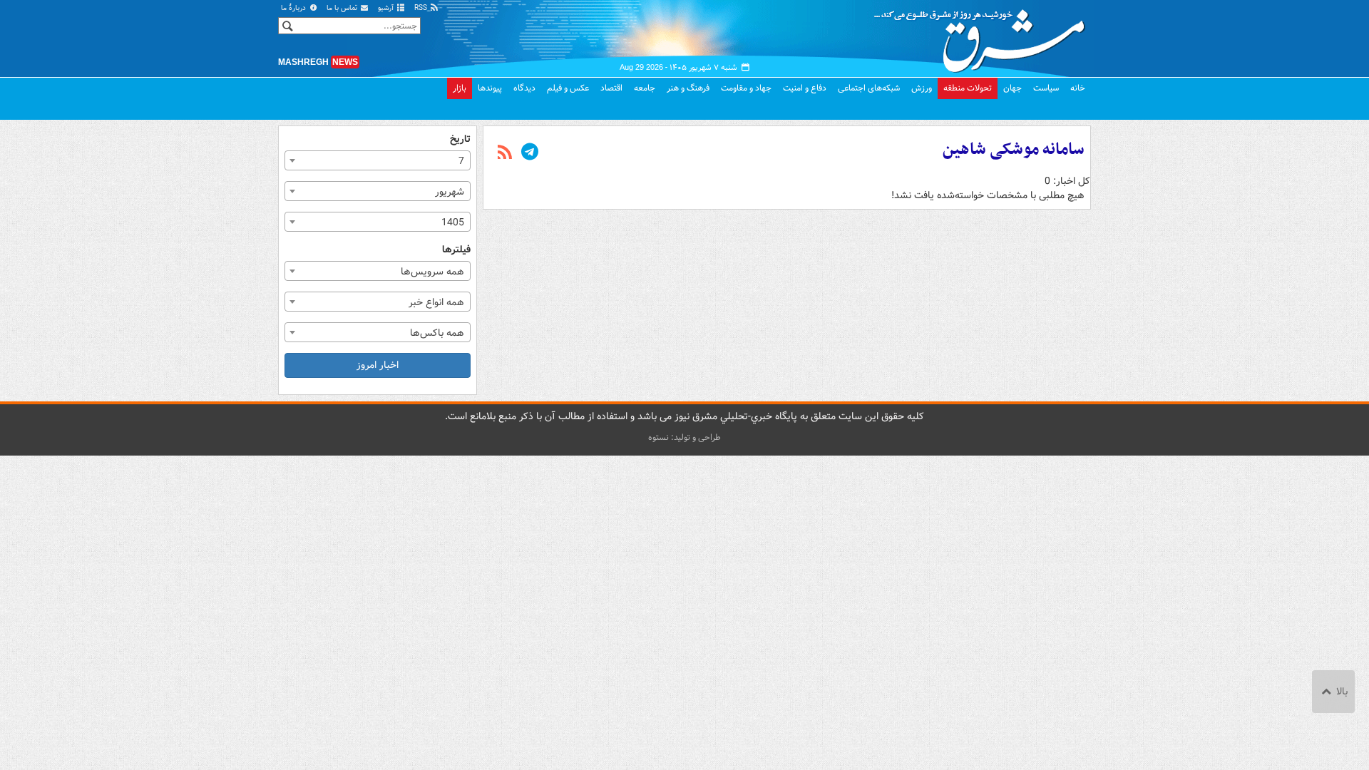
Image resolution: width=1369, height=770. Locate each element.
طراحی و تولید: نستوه (684, 437)
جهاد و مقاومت (746, 88)
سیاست (1046, 88)
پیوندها (490, 88)
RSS (421, 8)
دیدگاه (524, 88)
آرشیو (387, 8)
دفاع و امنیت (804, 88)
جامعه (644, 88)
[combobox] (377, 160)
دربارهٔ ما (294, 8)
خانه (1077, 88)
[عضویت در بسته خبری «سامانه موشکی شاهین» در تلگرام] (530, 153)
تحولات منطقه (967, 88)
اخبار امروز (378, 365)
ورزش (921, 88)
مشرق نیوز (984, 35)
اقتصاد (611, 88)
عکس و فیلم (568, 88)
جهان (1012, 88)
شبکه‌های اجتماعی (869, 88)
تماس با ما (343, 8)
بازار (459, 88)
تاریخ (460, 139)
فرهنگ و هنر (688, 88)
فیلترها (456, 249)
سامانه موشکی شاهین (1014, 149)
